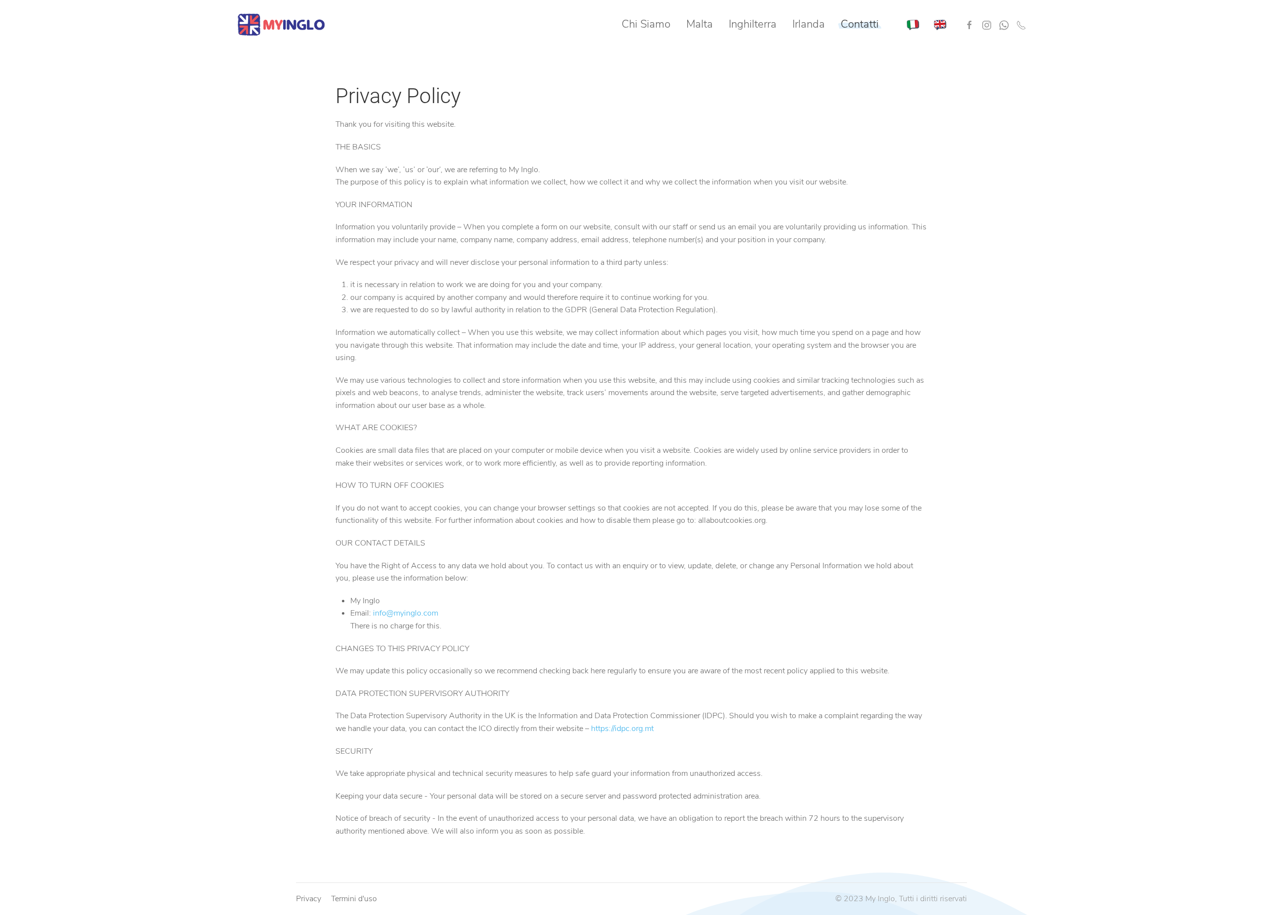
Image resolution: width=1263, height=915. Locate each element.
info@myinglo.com (405, 613)
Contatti (860, 24)
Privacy (308, 898)
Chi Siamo (646, 24)
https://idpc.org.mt (622, 728)
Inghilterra (753, 24)
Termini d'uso (354, 898)
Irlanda (808, 24)
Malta (699, 24)
